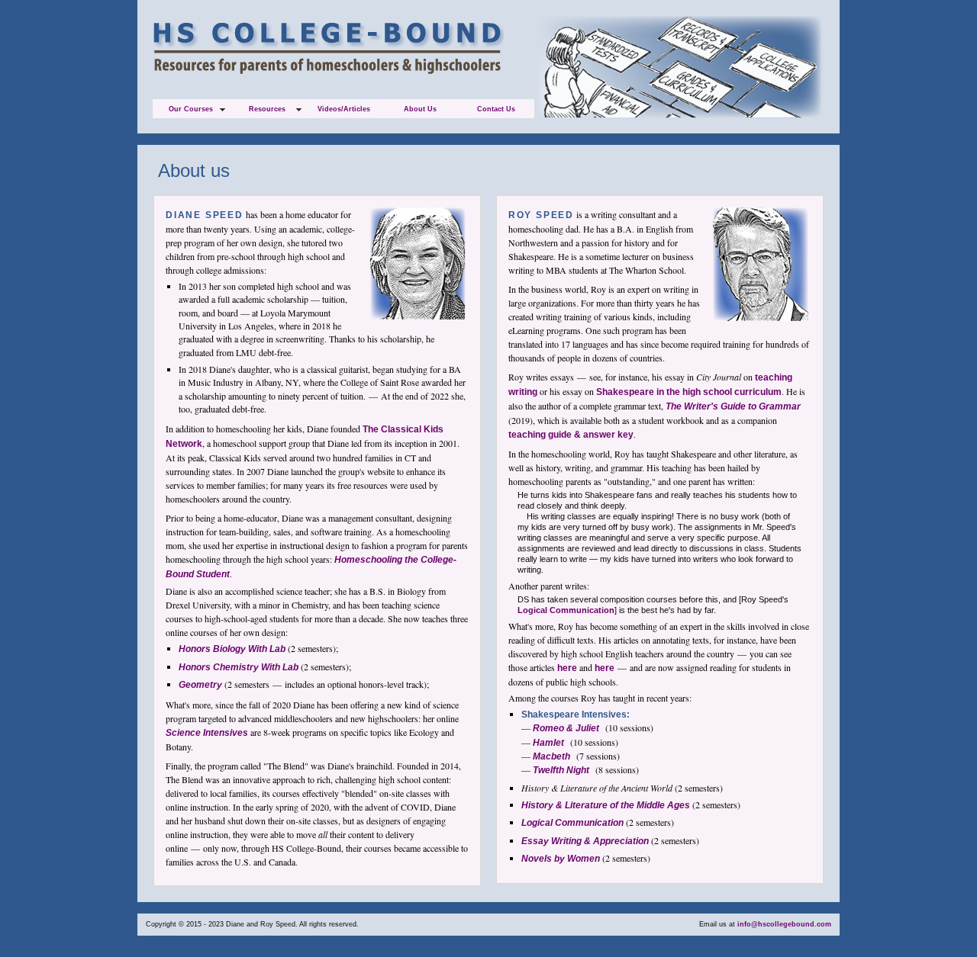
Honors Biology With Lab (232, 649)
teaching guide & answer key (571, 434)
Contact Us (496, 109)
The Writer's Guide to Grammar (733, 406)
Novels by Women (560, 858)
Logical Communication (566, 610)
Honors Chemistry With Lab (238, 667)
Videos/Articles (344, 109)
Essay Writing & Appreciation (585, 841)
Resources (267, 109)
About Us (420, 109)
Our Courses (191, 109)
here (567, 668)
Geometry (200, 684)
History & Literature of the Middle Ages (605, 805)
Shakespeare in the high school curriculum (689, 392)
